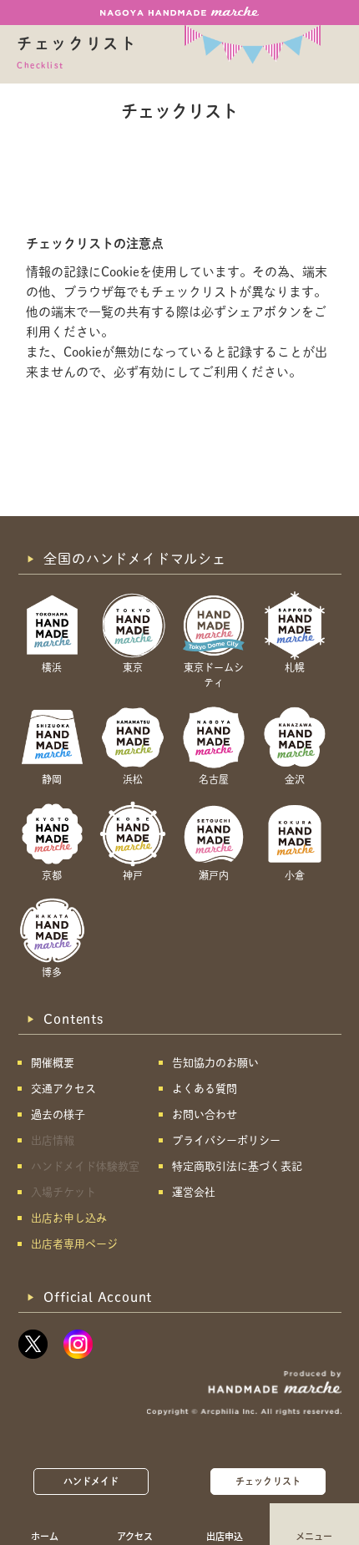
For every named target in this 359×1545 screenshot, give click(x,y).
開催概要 (52, 1062)
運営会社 (193, 1192)
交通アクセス (63, 1088)
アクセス (135, 1535)
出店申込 (224, 1535)
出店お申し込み (69, 1218)
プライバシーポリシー (226, 1140)
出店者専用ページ (74, 1244)
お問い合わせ (204, 1114)
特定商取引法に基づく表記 (237, 1166)
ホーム (44, 1535)
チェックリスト (268, 1481)
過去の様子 (58, 1114)
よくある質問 (204, 1088)
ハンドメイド (91, 1481)
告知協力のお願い (215, 1062)
